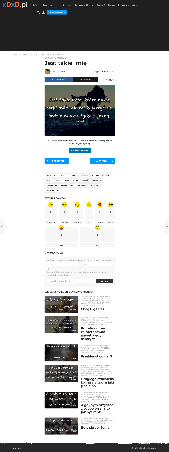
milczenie (84, 322)
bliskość (84, 394)
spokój (84, 324)
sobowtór (95, 400)
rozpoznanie (101, 398)
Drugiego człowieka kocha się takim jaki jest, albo (97, 382)
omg (97, 245)
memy (75, 180)
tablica (108, 302)
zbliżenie (101, 424)
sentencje (52, 185)
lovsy (57, 180)
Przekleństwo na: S (96, 356)
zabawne (77, 222)
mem (67, 180)
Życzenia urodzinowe (129, 5)
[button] (143, 4)
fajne (110, 222)
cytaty (84, 175)
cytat (74, 175)
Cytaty (36, 5)
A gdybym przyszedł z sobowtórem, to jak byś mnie (98, 408)
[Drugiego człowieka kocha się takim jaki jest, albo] (61, 373)
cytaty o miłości (100, 175)
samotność (99, 351)
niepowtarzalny (88, 373)
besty (63, 175)
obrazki (97, 180)
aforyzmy (51, 175)
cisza (83, 319)
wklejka (99, 304)
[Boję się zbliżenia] (61, 426)
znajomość (85, 401)
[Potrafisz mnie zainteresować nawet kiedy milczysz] (61, 324)
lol (61, 245)
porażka (64, 222)
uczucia (94, 185)
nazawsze (92, 371)
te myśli (82, 185)
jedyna (83, 369)
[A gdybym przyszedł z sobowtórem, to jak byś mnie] (61, 400)
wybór (99, 375)
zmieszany (51, 222)
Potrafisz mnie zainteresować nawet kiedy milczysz (93, 333)
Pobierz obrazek (79, 150)
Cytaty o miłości (56, 58)
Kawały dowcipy (63, 5)
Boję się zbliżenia (95, 428)
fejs (92, 300)
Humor (111, 5)
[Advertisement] (84, 33)
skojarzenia (67, 185)
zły (89, 222)
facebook (85, 300)
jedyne (90, 369)
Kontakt (101, 5)
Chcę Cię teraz (92, 309)
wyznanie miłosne (88, 306)
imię (48, 180)
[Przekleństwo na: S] (61, 352)
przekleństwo (87, 351)
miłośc (100, 222)
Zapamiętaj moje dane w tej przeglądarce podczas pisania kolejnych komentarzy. (76, 273)
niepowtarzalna (104, 371)
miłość (85, 180)
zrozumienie (101, 324)
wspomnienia (53, 191)
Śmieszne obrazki (84, 5)
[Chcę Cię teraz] (61, 304)
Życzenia (47, 5)
